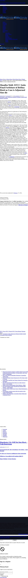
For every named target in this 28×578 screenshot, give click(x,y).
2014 (10, 105)
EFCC (10, 115)
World (6, 40)
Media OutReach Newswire (11, 39)
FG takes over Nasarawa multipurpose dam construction (13, 453)
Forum (4, 11)
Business (5, 23)
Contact (4, 12)
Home (4, 22)
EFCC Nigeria (9, 331)
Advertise (5, 7)
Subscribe (2, 44)
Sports (4, 29)
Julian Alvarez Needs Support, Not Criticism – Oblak (14, 385)
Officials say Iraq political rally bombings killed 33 (11, 456)
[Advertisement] (14, 65)
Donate (4, 10)
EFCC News (3, 331)
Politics (4, 28)
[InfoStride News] (13, 19)
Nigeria (4, 27)
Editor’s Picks (8, 34)
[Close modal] (0, 546)
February (16, 193)
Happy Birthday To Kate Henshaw (8, 458)
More (4, 31)
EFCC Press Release (16, 331)
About (4, 6)
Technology (5, 30)
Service (9, 101)
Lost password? (3, 577)
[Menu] (0, 45)
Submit (14, 540)
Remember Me (5, 576)
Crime (4, 25)
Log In (2, 574)
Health (6, 35)
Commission (16, 106)
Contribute (5, 8)
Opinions (7, 36)
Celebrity (5, 24)
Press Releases (8, 38)
